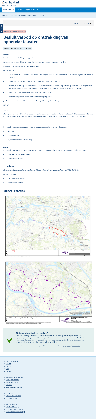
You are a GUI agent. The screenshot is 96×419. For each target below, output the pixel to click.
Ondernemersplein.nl (13, 409)
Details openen (1, 28)
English (8, 366)
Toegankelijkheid (12, 382)
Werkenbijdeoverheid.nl (14, 412)
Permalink (74, 23)
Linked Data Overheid (13, 396)
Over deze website (12, 361)
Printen (86, 23)
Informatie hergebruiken (14, 377)
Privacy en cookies (12, 380)
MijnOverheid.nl (11, 404)
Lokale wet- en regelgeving (17, 15)
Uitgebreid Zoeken (31, 10)
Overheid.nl (7, 10)
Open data (9, 393)
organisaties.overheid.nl (48, 342)
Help (7, 369)
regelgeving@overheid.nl (71, 346)
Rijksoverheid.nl (11, 407)
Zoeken (19, 10)
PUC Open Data (11, 398)
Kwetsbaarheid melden (14, 387)
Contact (8, 364)
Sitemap (9, 385)
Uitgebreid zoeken (32, 15)
